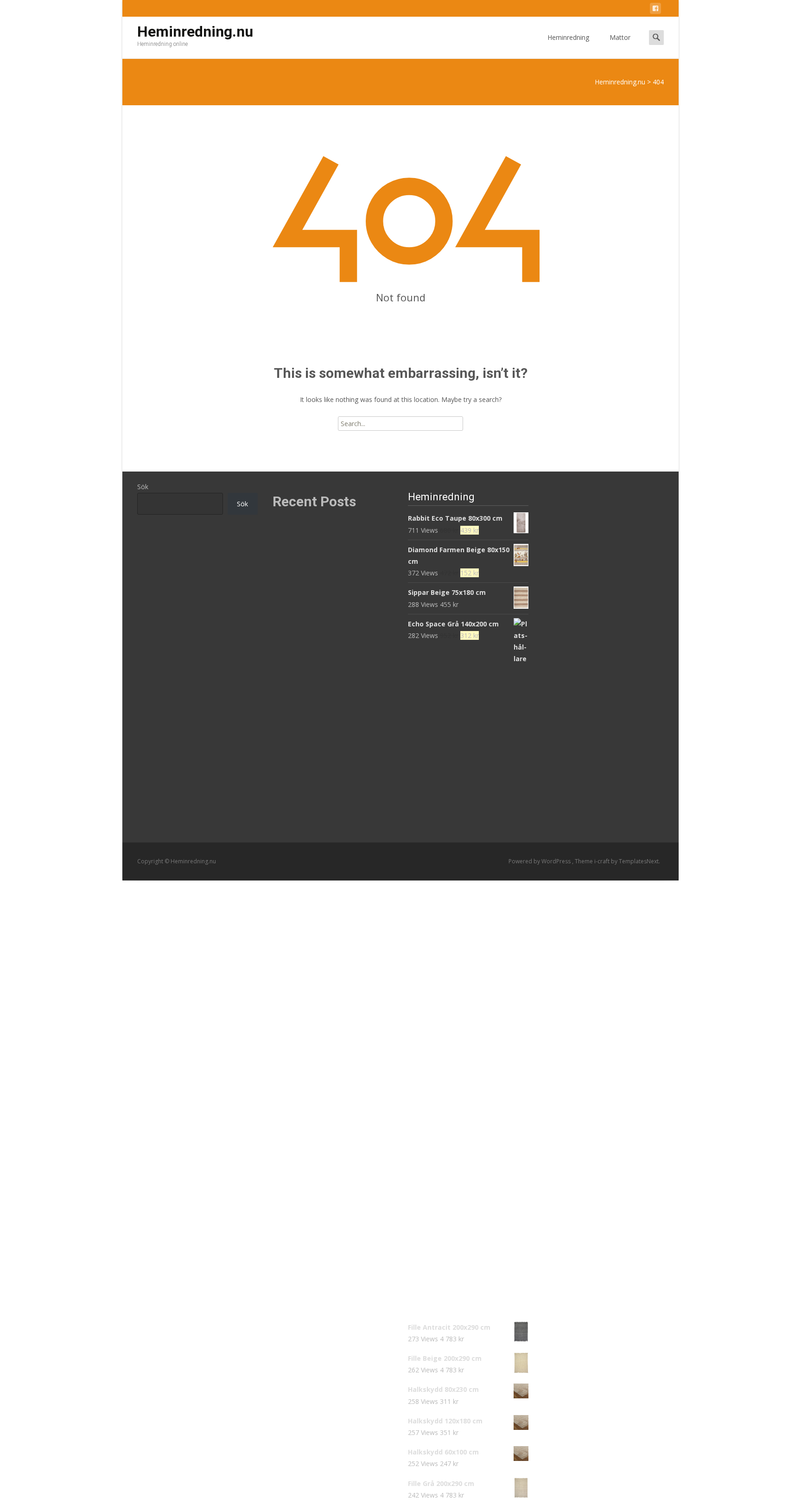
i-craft (602, 861)
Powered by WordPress (540, 861)
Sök (142, 486)
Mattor (620, 37)
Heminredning (568, 37)
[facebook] (655, 10)
